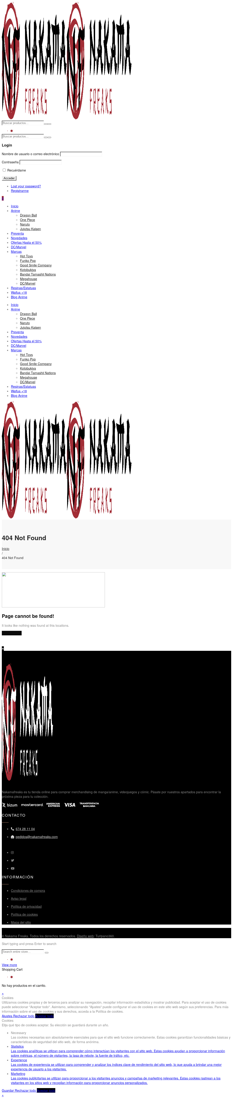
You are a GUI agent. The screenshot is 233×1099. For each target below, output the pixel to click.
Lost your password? (26, 186)
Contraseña (10, 162)
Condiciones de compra (28, 890)
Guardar (8, 1090)
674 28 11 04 (25, 828)
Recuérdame (16, 170)
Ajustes (7, 1016)
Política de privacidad (26, 906)
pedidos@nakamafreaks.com (37, 836)
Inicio (5, 548)
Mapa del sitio (21, 922)
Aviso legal (18, 898)
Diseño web (85, 936)
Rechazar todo (24, 1016)
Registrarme (20, 190)
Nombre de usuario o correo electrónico (30, 154)
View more (9, 964)
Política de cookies (24, 914)
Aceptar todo (44, 1016)
